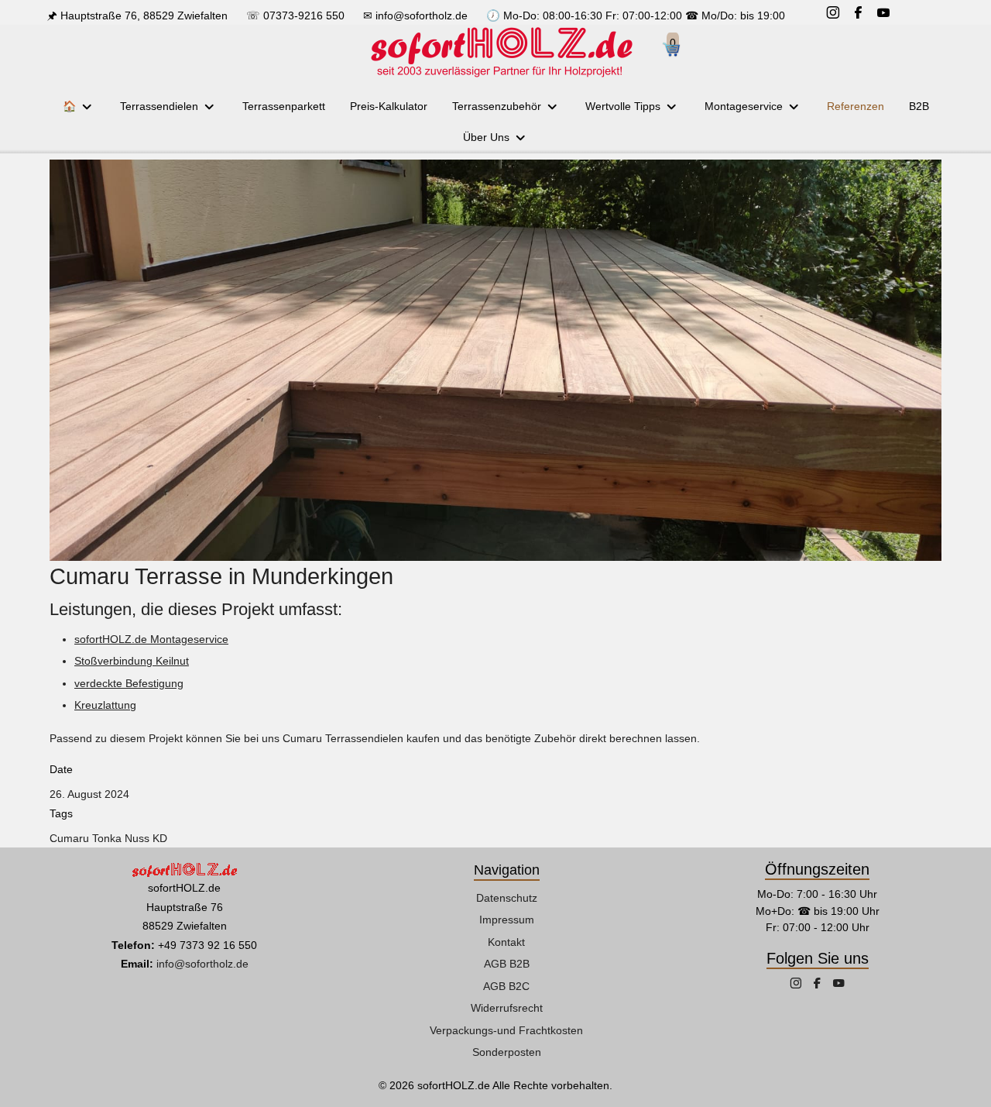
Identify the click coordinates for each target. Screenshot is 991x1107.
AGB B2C (506, 986)
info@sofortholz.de (421, 15)
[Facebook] (858, 14)
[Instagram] (833, 14)
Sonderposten (506, 1052)
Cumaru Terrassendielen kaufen (361, 738)
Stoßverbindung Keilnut (131, 661)
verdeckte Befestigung (128, 683)
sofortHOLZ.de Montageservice (151, 639)
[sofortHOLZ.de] (501, 52)
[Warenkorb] (677, 52)
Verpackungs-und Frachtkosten (506, 1030)
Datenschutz (506, 898)
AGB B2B (507, 963)
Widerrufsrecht (507, 1008)
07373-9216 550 (304, 15)
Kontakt (506, 942)
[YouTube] (883, 14)
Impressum (506, 919)
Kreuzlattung (105, 705)
